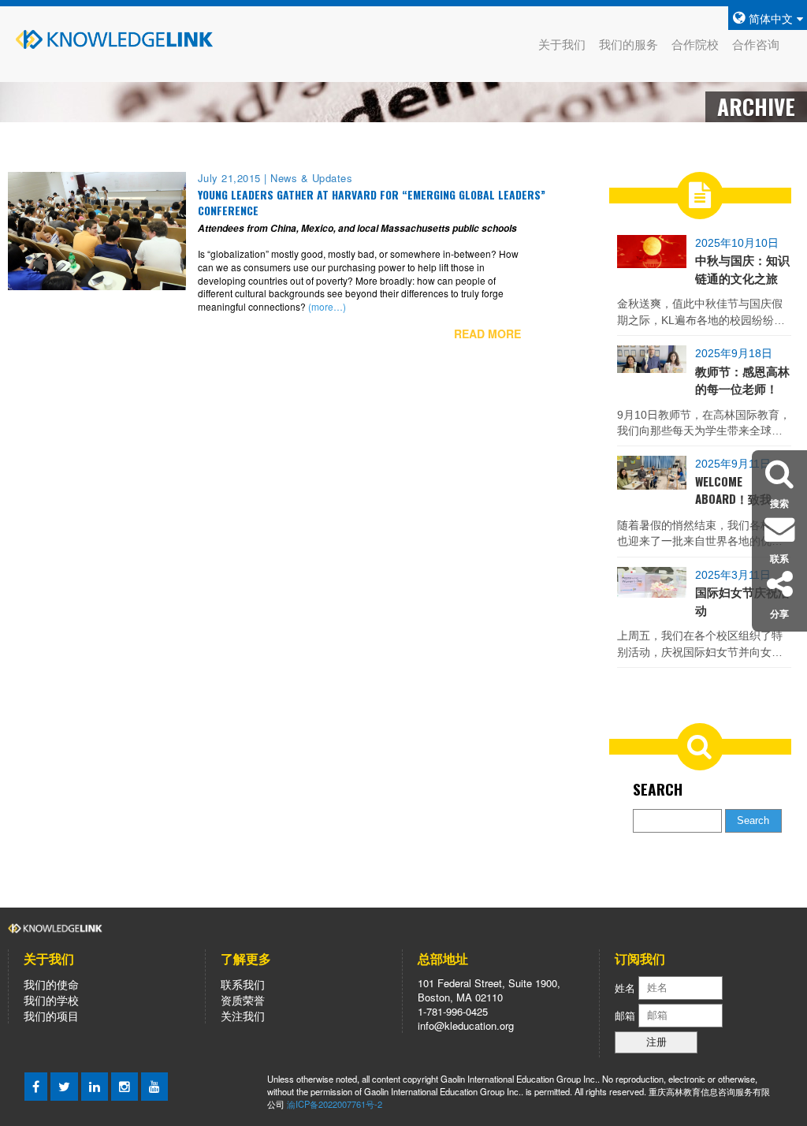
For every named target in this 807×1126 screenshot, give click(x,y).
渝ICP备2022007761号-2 (334, 1104)
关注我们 (243, 1015)
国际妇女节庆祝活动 (742, 600)
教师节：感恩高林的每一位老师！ (742, 379)
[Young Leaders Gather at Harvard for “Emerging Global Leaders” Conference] (97, 229)
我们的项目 (51, 1015)
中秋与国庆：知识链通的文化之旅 (742, 268)
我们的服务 (628, 43)
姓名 (625, 986)
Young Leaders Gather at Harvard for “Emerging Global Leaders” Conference (371, 202)
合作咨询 (755, 43)
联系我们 (243, 984)
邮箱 (626, 1014)
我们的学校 (51, 1000)
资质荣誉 (243, 1000)
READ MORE (487, 333)
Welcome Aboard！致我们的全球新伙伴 (739, 490)
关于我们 (562, 43)
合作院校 (695, 43)
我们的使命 (51, 984)
